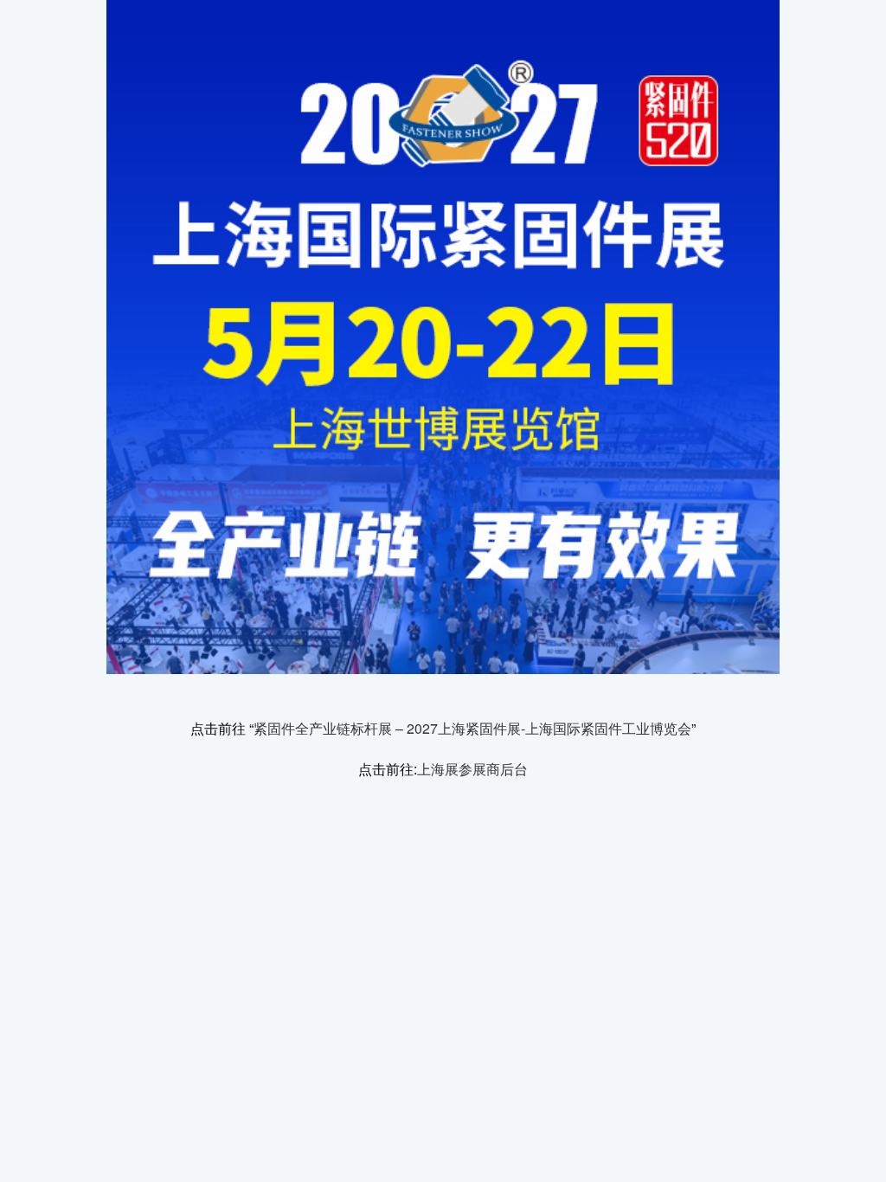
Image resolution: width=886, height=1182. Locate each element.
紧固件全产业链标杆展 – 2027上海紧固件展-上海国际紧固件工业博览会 (472, 728)
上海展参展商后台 (472, 769)
